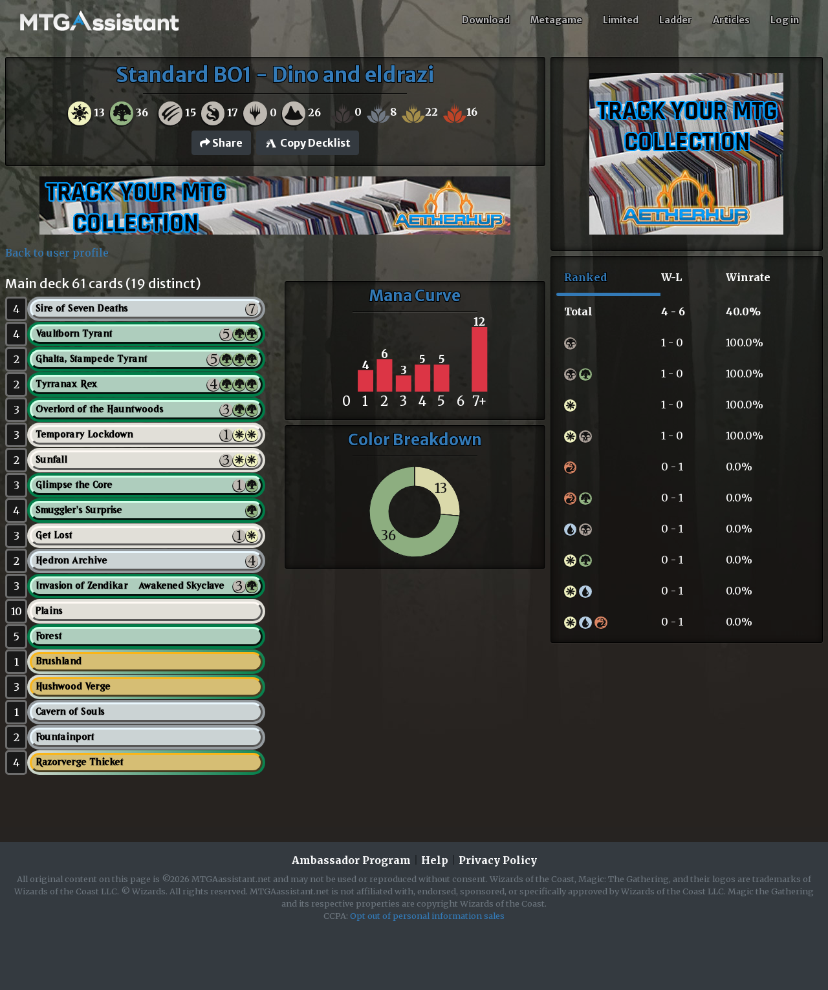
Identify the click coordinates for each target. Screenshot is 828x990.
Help (434, 860)
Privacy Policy (498, 860)
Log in (784, 20)
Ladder (675, 20)
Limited (620, 20)
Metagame (556, 20)
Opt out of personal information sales (427, 916)
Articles (731, 20)
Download (486, 20)
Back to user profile (57, 252)
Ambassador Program (351, 860)
